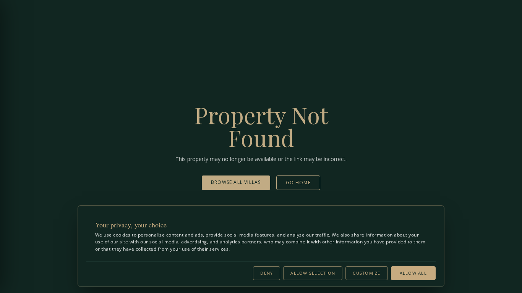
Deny (266, 273)
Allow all (413, 273)
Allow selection (312, 273)
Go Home (298, 182)
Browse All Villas (236, 182)
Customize (366, 273)
